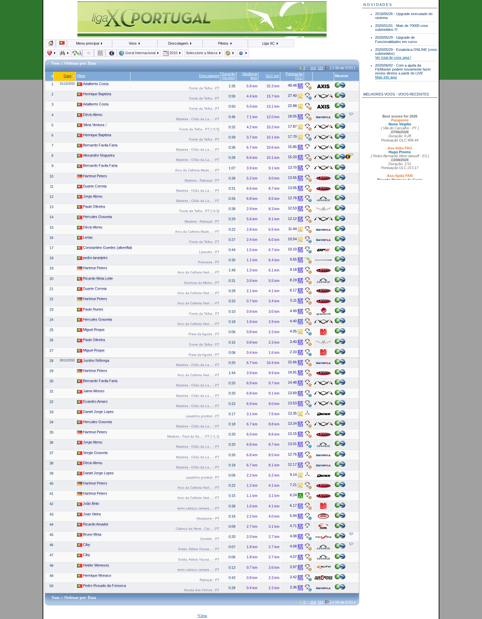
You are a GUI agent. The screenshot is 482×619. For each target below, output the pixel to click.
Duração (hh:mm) (228, 76)
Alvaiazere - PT (207, 518)
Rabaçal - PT (209, 580)
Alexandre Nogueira (98, 155)
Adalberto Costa (96, 84)
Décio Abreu (92, 115)
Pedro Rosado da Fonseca (104, 585)
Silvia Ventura (93, 125)
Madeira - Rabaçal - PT (202, 180)
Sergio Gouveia (95, 453)
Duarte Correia (95, 186)
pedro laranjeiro (95, 258)
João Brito (91, 503)
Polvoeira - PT (208, 262)
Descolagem (178, 43)
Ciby (86, 544)
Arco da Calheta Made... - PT (197, 170)
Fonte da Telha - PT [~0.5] (199, 129)
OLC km (272, 76)
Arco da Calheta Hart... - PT (198, 272)
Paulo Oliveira (94, 206)
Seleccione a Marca (202, 53)
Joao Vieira (92, 514)
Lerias (88, 237)
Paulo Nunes (93, 309)
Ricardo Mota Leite (98, 278)
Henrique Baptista (97, 94)
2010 (173, 53)
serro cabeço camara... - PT (198, 508)
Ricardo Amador (96, 524)
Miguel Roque (94, 329)
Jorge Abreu (92, 196)
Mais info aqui (386, 77)
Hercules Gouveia (97, 217)
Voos (133, 43)
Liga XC (269, 43)
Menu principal (88, 43)
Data (67, 76)
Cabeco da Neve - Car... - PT (197, 528)
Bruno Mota (92, 534)
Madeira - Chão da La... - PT (197, 119)
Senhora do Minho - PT (201, 283)
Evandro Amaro (95, 401)
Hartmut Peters (95, 176)
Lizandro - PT (209, 252)
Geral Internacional (140, 53)
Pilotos (224, 43)
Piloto (81, 76)
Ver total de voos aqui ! (393, 57)
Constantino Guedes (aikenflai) (107, 247)
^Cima (202, 616)
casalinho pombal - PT (202, 416)
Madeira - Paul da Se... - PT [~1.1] (193, 436)
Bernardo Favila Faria (100, 145)
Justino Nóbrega (96, 360)
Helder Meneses (96, 565)
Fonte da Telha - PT (204, 88)
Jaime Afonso (93, 391)
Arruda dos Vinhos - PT (201, 590)
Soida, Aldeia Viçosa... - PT (198, 549)
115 (320, 68)
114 (313, 68)
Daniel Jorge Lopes (98, 412)
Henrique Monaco (97, 575)
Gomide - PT (209, 539)
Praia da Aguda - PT (204, 334)
